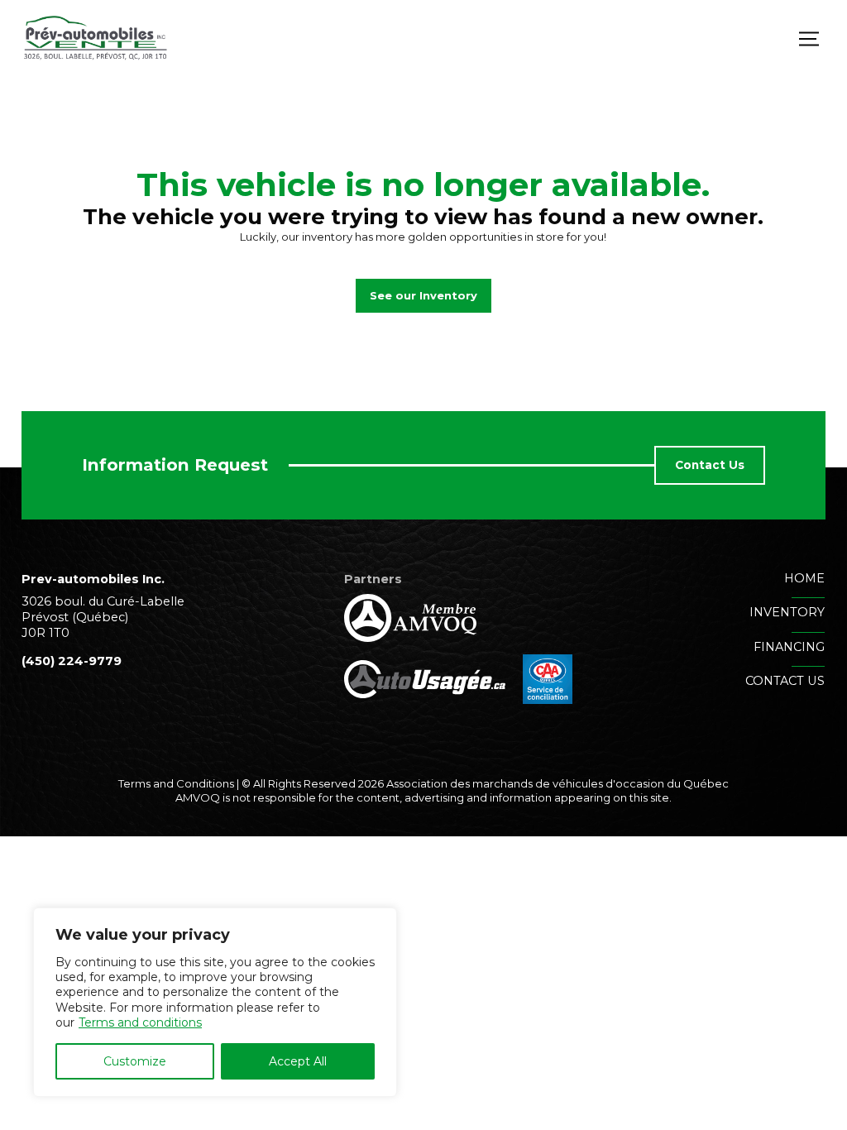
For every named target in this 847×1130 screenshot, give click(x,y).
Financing (789, 646)
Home (804, 578)
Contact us (785, 680)
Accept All (298, 1061)
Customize (134, 1061)
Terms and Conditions (176, 783)
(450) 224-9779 (72, 661)
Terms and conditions (140, 1022)
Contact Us (709, 465)
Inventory (787, 612)
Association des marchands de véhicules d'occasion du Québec (557, 783)
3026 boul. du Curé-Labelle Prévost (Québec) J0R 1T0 (103, 617)
